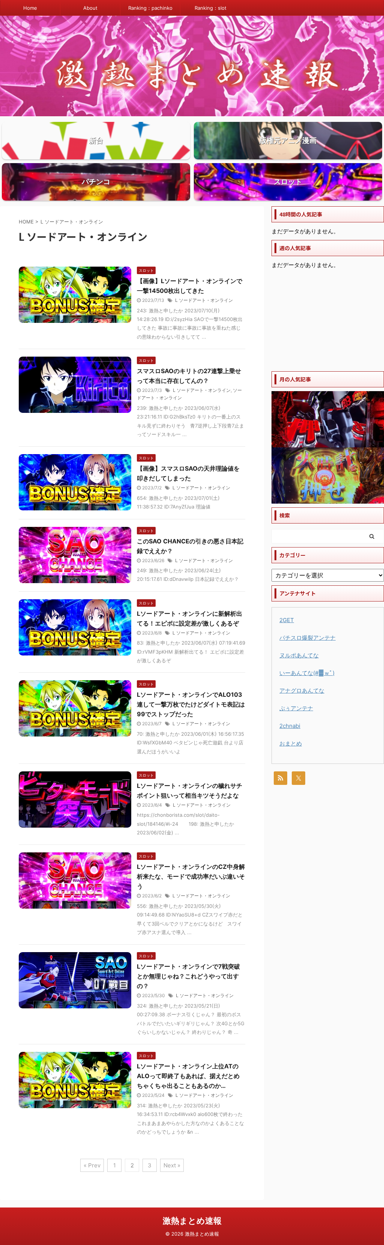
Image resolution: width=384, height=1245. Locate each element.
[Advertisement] (328, 321)
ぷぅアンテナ (296, 708)
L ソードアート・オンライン (204, 300)
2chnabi (289, 725)
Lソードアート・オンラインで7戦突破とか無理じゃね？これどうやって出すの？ (188, 976)
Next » (172, 1165)
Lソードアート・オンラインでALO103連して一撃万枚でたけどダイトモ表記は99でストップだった (191, 704)
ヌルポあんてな (299, 655)
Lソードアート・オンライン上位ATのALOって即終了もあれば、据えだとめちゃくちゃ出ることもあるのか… (188, 1075)
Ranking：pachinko (150, 8)
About (90, 8)
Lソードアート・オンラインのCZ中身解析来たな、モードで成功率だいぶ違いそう (191, 876)
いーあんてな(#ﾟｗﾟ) (306, 672)
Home (30, 8)
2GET (286, 620)
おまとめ (290, 743)
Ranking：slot (210, 8)
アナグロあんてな (301, 690)
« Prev (92, 1165)
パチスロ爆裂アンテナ (307, 637)
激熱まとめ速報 (192, 1221)
